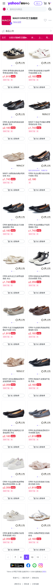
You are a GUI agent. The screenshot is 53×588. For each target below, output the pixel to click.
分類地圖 (35, 584)
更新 (44, 571)
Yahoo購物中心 (18, 3)
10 (32, 557)
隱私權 (26, 584)
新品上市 (10, 30)
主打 (4, 37)
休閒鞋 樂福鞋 (34, 37)
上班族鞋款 (41, 37)
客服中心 (16, 577)
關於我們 (26, 577)
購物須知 (35, 577)
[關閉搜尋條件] (7, 9)
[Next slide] (24, 53)
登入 (38, 3)
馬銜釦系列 (49, 37)
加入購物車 (14, 87)
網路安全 (17, 584)
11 (38, 557)
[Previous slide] (3, 53)
